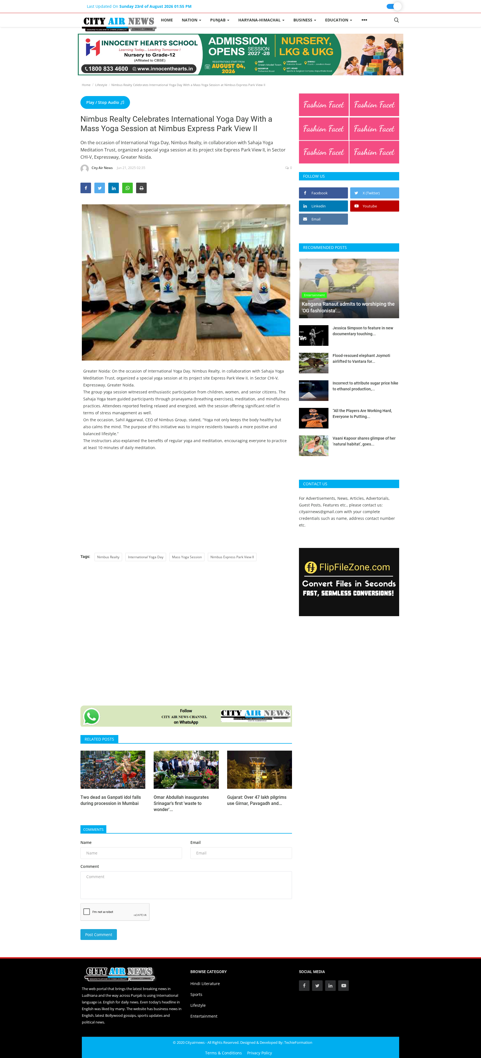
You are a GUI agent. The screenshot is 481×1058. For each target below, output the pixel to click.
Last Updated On (139, 6)
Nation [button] (190, 20)
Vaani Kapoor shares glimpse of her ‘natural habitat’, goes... (364, 441)
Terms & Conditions (223, 1052)
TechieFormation (298, 1042)
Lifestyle (101, 85)
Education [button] (337, 20)
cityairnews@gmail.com (321, 511)
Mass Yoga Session (187, 557)
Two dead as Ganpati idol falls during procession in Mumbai (110, 800)
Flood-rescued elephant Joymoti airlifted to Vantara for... (361, 358)
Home (167, 20)
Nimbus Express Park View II (232, 557)
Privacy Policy (259, 1052)
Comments (93, 829)
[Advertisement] (186, 505)
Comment (89, 866)
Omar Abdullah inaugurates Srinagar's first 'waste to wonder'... (181, 803)
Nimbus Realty (108, 557)
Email (195, 842)
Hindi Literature (205, 983)
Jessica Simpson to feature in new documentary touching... (363, 331)
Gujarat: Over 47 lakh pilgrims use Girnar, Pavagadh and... (256, 800)
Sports (196, 994)
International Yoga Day (145, 557)
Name (86, 842)
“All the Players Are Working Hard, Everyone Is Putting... (362, 413)
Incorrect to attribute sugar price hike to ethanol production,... (365, 386)
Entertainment (203, 1016)
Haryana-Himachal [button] (260, 20)
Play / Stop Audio (103, 102)
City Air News (102, 167)
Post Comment (98, 934)
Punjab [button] (218, 20)
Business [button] (303, 20)
